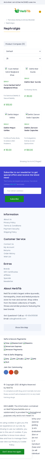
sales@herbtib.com (17, 318)
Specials (7, 278)
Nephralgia (10, 23)
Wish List (7, 256)
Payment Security (11, 229)
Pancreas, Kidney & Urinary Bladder (21, 20)
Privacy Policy (10, 222)
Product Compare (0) (15, 44)
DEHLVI (6, 81)
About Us (8, 219)
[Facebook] (6, 372)
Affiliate (7, 275)
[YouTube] (11, 372)
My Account (9, 247)
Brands (7, 269)
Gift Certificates (11, 272)
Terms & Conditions (12, 225)
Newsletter (8, 281)
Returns (7, 250)
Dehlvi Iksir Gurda (32, 82)
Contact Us (9, 244)
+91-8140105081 (31, 315)
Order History (9, 253)
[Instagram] (16, 372)
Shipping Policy (10, 232)
